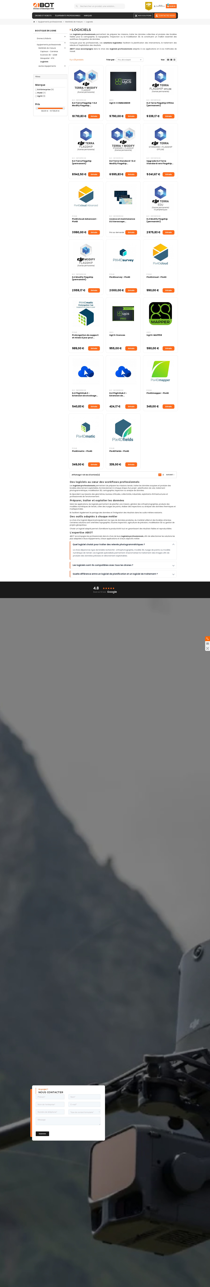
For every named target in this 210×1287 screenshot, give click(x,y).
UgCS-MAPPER (154, 335)
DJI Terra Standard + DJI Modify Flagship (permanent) (122, 163)
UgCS (41, 96)
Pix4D (41, 93)
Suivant (170, 475)
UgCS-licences (117, 335)
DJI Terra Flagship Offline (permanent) (160, 104)
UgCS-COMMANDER (119, 103)
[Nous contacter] (207, 643)
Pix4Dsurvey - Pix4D (119, 277)
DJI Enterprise (45, 89)
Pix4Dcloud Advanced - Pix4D (84, 220)
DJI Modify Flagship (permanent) (157, 220)
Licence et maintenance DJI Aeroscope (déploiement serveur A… (122, 221)
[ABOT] (43, 6)
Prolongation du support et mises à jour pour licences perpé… (85, 338)
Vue (163, 59)
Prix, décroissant (124, 60)
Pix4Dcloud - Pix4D (156, 277)
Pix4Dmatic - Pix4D (82, 451)
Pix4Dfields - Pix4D (119, 451)
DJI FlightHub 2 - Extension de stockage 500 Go (84, 396)
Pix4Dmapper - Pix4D (158, 393)
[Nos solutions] (207, 648)
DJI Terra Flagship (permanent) (82, 162)
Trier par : (110, 59)
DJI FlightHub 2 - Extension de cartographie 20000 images (120, 397)
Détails (94, 116)
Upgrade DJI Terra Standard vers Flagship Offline (159, 163)
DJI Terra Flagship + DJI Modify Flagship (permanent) (84, 105)
